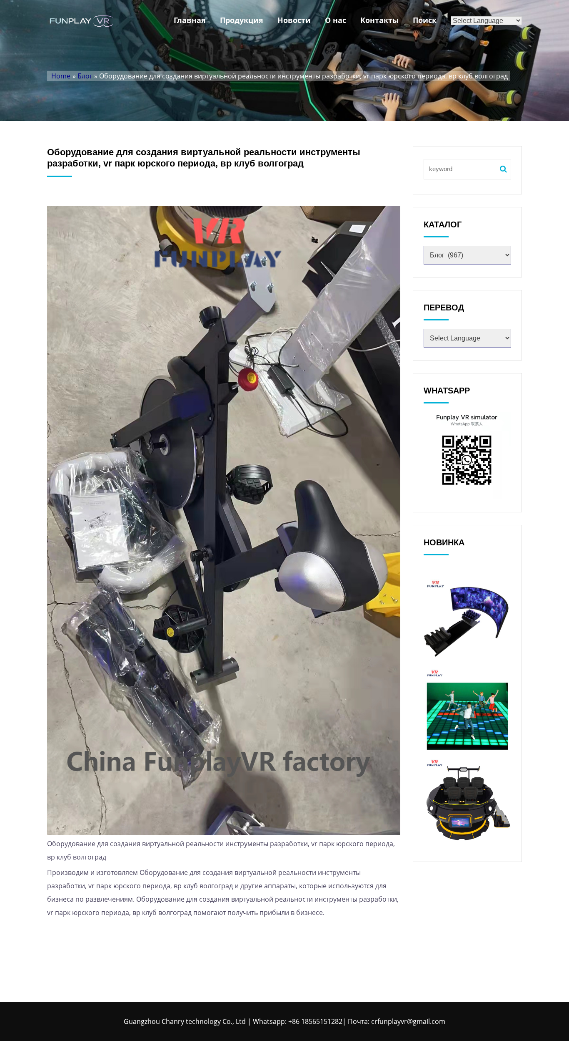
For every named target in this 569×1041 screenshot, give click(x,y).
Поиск (425, 20)
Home (60, 76)
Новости (294, 20)
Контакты (379, 20)
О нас (335, 20)
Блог (84, 76)
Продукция (241, 20)
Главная (190, 20)
